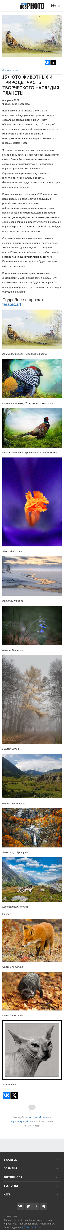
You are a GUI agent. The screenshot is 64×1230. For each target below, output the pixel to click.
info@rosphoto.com (32, 1227)
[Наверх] (59, 1218)
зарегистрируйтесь (22, 1121)
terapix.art (11, 304)
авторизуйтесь (38, 1117)
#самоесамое (10, 70)
